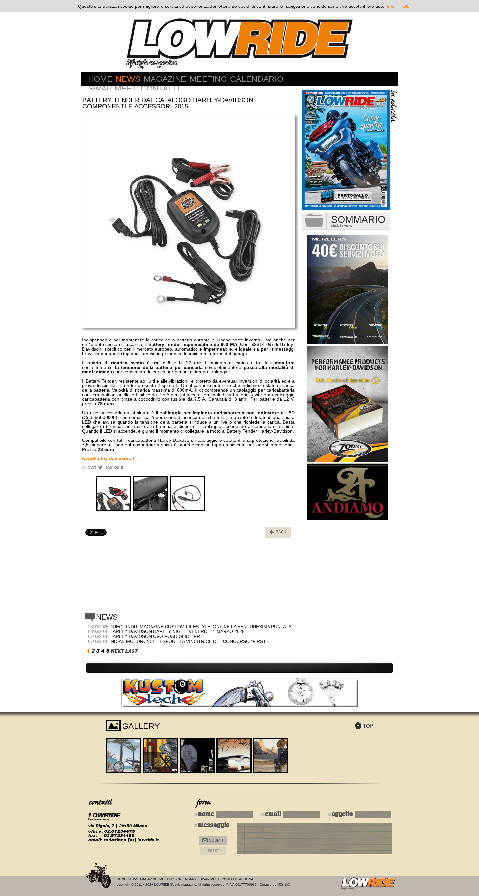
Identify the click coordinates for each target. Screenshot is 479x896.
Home (100, 78)
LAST (131, 651)
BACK (278, 532)
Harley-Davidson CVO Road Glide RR (154, 636)
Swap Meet (112, 88)
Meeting (208, 78)
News (128, 78)
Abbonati (247, 879)
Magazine (165, 78)
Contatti (160, 88)
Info (391, 6)
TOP (364, 726)
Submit (213, 840)
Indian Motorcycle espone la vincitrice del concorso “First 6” (190, 641)
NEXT (117, 651)
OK (405, 6)
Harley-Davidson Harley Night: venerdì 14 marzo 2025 (177, 631)
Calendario (256, 78)
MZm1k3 (283, 884)
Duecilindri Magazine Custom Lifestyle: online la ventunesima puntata (200, 626)
